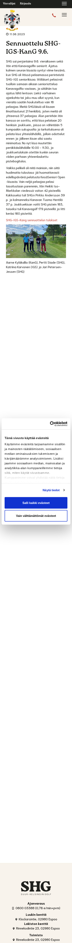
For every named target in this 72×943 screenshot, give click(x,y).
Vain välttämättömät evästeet (36, 515)
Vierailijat (9, 4)
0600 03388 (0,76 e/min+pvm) (37, 908)
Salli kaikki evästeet (36, 502)
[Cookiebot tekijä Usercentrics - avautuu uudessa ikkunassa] (50, 424)
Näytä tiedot (51, 490)
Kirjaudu (25, 4)
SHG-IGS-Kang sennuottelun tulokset (31, 220)
